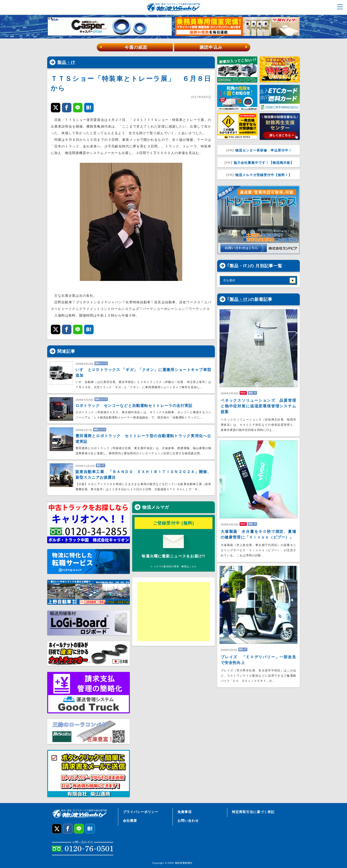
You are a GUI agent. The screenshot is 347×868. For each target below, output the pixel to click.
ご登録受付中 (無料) (173, 523)
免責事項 (185, 812)
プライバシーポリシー (140, 812)
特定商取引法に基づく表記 (253, 812)
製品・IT (66, 62)
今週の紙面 (123, 47)
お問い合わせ (188, 820)
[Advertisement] (173, 611)
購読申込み (224, 47)
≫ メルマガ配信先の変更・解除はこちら (173, 566)
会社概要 (130, 820)
